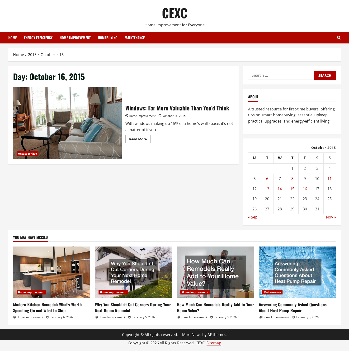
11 (329, 178)
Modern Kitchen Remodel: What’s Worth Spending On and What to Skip (47, 307)
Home (12, 37)
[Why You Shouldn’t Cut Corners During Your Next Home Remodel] (133, 272)
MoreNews (191, 334)
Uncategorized (27, 153)
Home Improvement (142, 116)
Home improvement (75, 37)
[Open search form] (339, 37)
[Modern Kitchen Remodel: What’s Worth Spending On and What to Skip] (51, 272)
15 (292, 188)
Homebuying (108, 37)
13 (267, 188)
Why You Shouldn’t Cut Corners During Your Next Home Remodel (133, 307)
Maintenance (135, 37)
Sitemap (214, 343)
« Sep (253, 217)
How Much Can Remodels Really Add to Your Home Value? (215, 307)
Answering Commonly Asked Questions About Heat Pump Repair (293, 307)
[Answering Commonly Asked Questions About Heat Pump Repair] (297, 272)
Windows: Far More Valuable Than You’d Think (67, 123)
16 (305, 188)
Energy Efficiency (38, 37)
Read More (140, 140)
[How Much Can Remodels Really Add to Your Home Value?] (215, 272)
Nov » (331, 217)
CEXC (174, 13)
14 (280, 188)
